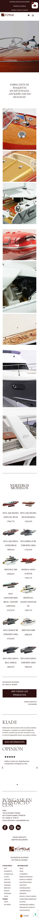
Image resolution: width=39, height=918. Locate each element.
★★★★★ (9, 757)
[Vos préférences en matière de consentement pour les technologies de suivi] (35, 914)
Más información (14, 742)
